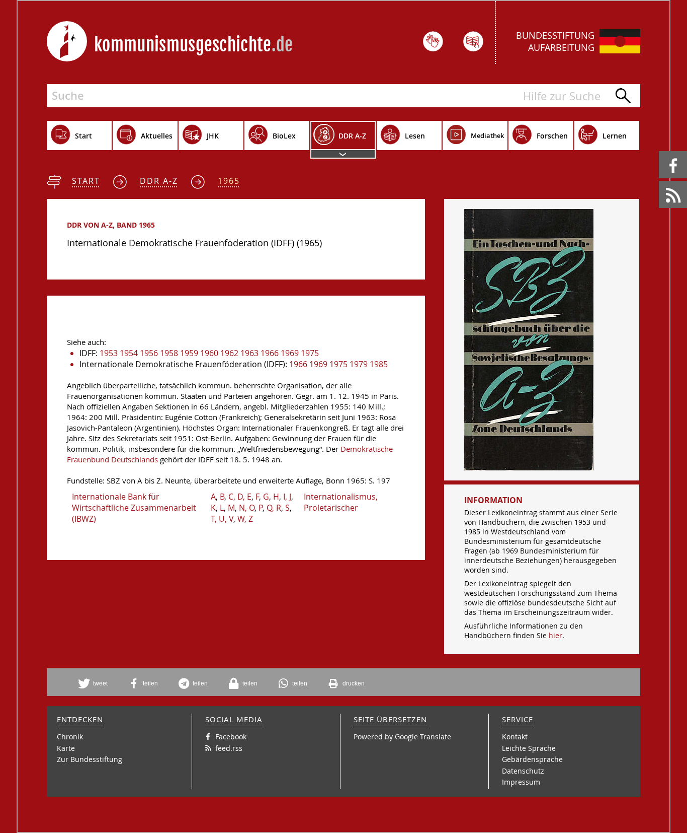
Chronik (70, 736)
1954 (129, 353)
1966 (270, 353)
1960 (209, 353)
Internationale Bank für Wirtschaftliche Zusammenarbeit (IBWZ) (134, 507)
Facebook (660, 151)
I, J (287, 496)
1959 (189, 353)
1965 (229, 180)
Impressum (521, 782)
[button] (96, 683)
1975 (310, 353)
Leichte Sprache (529, 748)
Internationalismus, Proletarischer (341, 502)
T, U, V (222, 518)
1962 (229, 353)
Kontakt (515, 736)
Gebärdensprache (532, 759)
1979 (359, 364)
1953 (109, 353)
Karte (66, 748)
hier (555, 635)
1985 (379, 364)
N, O (246, 507)
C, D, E (239, 496)
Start (86, 180)
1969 (290, 353)
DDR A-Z (159, 180)
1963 (249, 353)
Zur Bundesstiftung (89, 759)
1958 (169, 353)
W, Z (245, 518)
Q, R (274, 507)
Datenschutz (523, 771)
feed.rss (228, 748)
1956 (149, 353)
